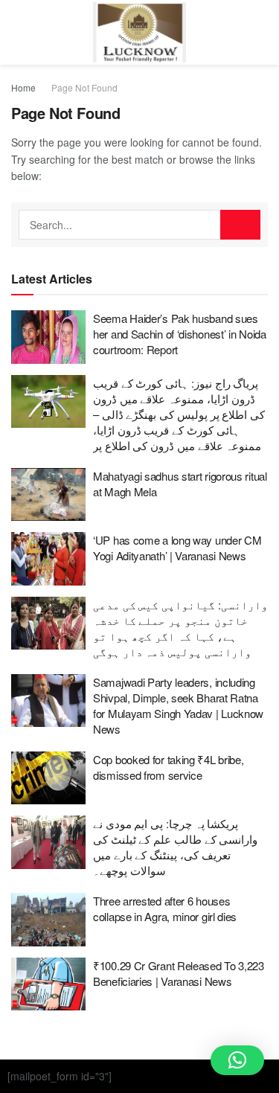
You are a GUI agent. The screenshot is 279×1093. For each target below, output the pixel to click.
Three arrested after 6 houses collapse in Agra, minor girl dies (165, 908)
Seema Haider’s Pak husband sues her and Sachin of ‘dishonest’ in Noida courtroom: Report (179, 333)
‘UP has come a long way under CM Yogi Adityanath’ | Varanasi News (177, 547)
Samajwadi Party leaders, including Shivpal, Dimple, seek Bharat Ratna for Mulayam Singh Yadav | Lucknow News (178, 705)
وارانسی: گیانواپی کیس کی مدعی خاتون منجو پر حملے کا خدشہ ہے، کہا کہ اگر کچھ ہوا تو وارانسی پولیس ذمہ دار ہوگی (180, 628)
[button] (237, 1060)
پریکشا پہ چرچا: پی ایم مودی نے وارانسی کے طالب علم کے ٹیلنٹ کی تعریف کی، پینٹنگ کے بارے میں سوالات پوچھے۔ (175, 846)
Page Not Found (84, 87)
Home (23, 87)
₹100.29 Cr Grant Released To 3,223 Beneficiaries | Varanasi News (178, 973)
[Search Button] (240, 225)
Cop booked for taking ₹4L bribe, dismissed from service (168, 767)
